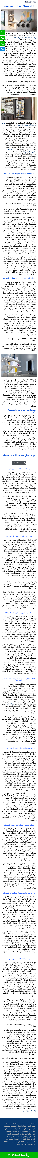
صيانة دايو (10, 704)
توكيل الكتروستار (30, 1110)
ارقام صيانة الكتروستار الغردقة (25, 38)
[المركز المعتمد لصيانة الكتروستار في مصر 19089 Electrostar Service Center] (30, 2)
